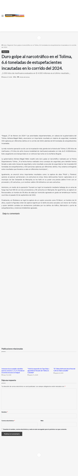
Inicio (4, 45)
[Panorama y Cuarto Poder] (14, 15)
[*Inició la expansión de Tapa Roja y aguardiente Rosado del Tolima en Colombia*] (39, 360)
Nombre (5, 412)
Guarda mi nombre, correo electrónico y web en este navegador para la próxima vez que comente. (35, 429)
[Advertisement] (50, 15)
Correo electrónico (8, 420)
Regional (10, 45)
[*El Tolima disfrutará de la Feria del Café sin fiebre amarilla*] (65, 360)
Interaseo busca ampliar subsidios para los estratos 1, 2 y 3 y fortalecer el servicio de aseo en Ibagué (13, 370)
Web (42, 420)
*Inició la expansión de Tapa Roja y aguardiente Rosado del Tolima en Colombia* (38, 370)
